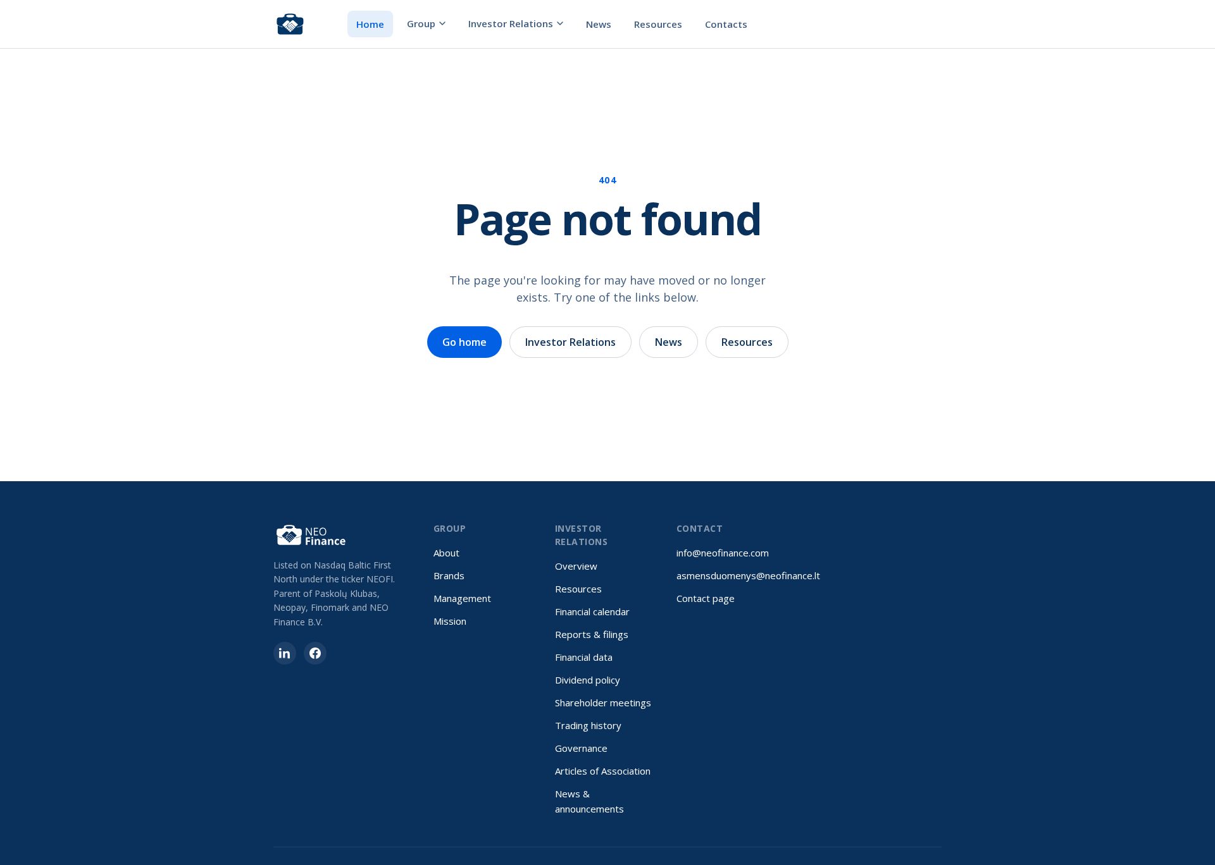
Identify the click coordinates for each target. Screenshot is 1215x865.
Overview (576, 566)
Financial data (584, 657)
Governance (581, 748)
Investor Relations (510, 23)
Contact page (705, 598)
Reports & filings (591, 634)
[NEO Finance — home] (290, 24)
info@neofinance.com (722, 552)
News (598, 24)
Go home (464, 342)
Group (421, 23)
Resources (658, 24)
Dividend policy (587, 679)
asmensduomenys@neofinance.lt (748, 575)
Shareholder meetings (603, 702)
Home (370, 24)
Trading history (588, 725)
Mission (449, 621)
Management (462, 598)
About (446, 552)
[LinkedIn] (284, 653)
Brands (448, 575)
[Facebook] (315, 653)
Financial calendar (592, 611)
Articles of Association (603, 770)
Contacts (726, 24)
